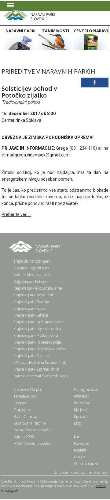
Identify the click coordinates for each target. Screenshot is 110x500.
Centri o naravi (86, 463)
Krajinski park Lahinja (30, 315)
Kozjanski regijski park (31, 268)
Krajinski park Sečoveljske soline (39, 349)
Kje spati (81, 416)
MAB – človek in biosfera (33, 443)
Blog (77, 423)
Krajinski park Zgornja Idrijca (36, 369)
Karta (78, 436)
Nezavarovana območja (32, 430)
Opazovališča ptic (27, 389)
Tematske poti (25, 396)
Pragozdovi (22, 409)
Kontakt (80, 450)
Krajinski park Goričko (31, 301)
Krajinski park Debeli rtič (33, 295)
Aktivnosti (82, 396)
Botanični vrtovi (25, 416)
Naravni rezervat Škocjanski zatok (40, 376)
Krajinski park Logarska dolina (37, 328)
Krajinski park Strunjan (31, 355)
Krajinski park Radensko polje (37, 342)
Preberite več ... (16, 214)
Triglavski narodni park (31, 261)
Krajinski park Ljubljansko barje (38, 322)
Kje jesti (80, 409)
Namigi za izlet (86, 389)
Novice (79, 457)
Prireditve (82, 403)
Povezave (82, 443)
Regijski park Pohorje (30, 281)
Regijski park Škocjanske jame (37, 288)
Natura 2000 (23, 436)
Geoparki (20, 403)
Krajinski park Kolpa (29, 308)
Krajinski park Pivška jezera (35, 335)
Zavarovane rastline (29, 423)
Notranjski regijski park (32, 274)
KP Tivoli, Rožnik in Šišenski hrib (39, 362)
